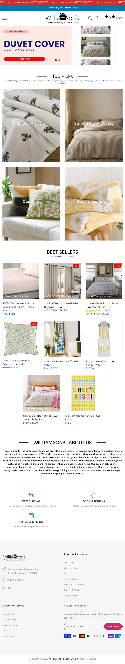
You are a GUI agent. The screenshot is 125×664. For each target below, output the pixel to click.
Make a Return (10, 624)
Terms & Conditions (74, 584)
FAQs (5, 630)
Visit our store (71, 568)
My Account (8, 636)
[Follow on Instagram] (9, 588)
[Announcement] (24, 2)
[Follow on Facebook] (3, 588)
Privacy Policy (71, 579)
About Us (69, 562)
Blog (66, 573)
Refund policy (71, 595)
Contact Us (8, 613)
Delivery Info (9, 619)
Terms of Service (73, 590)
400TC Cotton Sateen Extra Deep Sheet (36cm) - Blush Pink (18, 307)
